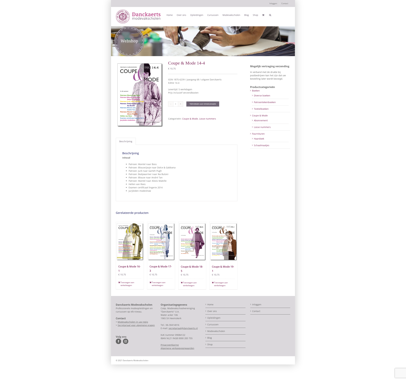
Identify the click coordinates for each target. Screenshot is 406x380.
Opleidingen (213, 317)
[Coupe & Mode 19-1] (223, 241)
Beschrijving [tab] (125, 141)
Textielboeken (261, 108)
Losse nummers (207, 118)
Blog (209, 337)
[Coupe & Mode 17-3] (161, 241)
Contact (256, 311)
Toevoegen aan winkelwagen (203, 104)
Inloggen (256, 304)
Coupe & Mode (190, 118)
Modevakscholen (216, 331)
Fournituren (258, 133)
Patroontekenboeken (265, 102)
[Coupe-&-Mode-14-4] (139, 94)
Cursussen (213, 324)
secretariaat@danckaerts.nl (183, 328)
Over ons (212, 311)
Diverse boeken (262, 95)
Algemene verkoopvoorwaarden (177, 348)
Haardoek (259, 138)
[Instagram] (125, 341)
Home (210, 304)
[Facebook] (118, 341)
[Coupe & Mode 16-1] (130, 241)
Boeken (256, 90)
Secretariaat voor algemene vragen (136, 325)
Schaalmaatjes (261, 145)
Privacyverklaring (170, 344)
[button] (270, 15)
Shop (210, 344)
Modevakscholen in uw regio (133, 321)
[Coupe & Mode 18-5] (192, 241)
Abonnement (261, 120)
